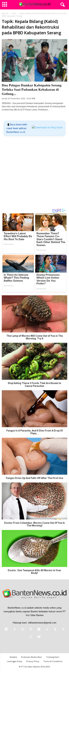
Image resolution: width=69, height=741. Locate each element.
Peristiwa (7, 80)
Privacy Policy (32, 661)
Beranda (5, 13)
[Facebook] (14, 629)
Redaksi (13, 657)
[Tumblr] (55, 629)
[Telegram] (39, 629)
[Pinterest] (31, 629)
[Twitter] (63, 629)
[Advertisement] (34, 173)
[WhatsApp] (31, 637)
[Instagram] (23, 629)
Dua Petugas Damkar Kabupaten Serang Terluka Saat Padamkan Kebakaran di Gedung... (32, 89)
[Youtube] (38, 637)
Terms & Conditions (52, 661)
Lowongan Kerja (14, 661)
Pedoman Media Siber (31, 657)
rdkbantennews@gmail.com (42, 622)
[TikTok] (47, 629)
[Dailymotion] (6, 629)
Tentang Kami (52, 657)
